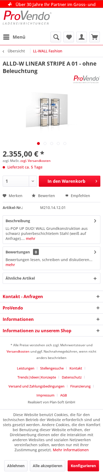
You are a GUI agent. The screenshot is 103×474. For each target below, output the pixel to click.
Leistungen (25, 368)
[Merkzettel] (68, 37)
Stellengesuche (52, 368)
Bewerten (46, 195)
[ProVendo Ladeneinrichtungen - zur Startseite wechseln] (27, 20)
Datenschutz (72, 377)
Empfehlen (80, 195)
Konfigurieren (83, 465)
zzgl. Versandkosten (35, 160)
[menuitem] (14, 37)
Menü (19, 37)
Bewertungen (18, 251)
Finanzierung (80, 386)
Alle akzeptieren (47, 465)
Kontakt (75, 368)
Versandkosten (18, 351)
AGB (63, 395)
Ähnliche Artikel (20, 278)
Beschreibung (18, 220)
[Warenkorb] (94, 37)
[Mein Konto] (81, 37)
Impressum (45, 395)
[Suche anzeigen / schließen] (55, 37)
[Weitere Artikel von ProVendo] (86, 79)
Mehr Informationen (71, 449)
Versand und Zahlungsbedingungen (36, 386)
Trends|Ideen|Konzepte (36, 377)
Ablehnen (16, 465)
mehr (30, 238)
